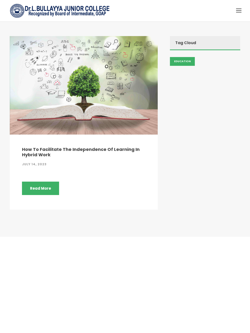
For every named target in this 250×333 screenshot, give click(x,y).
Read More (40, 188)
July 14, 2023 (34, 164)
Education (182, 61)
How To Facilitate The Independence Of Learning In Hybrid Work (81, 152)
